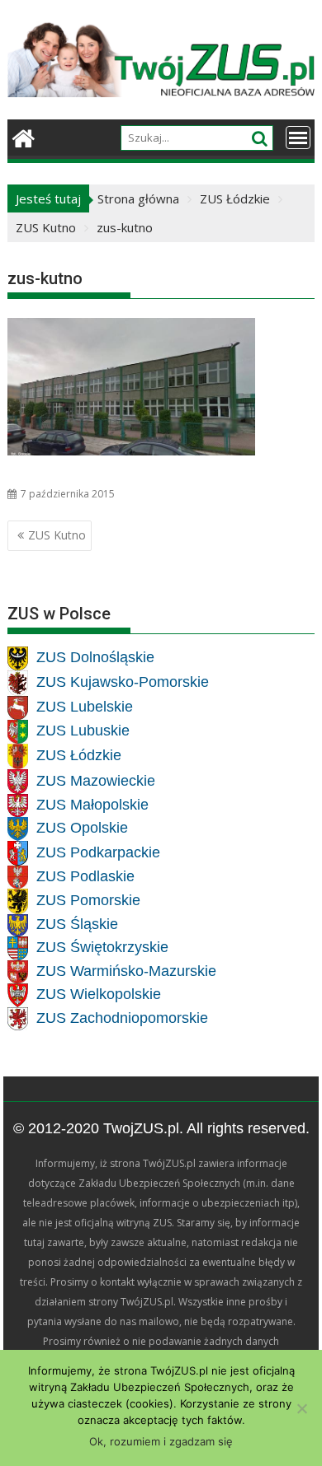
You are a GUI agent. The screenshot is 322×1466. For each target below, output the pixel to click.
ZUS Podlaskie (85, 876)
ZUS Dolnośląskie (95, 658)
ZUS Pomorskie (88, 901)
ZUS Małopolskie (92, 804)
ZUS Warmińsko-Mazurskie (126, 971)
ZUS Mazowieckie (95, 781)
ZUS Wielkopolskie (98, 995)
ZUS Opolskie (82, 828)
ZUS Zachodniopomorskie (122, 1018)
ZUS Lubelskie (84, 707)
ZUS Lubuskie (83, 731)
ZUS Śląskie (77, 925)
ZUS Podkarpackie (98, 852)
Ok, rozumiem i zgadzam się (161, 1441)
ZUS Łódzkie (78, 756)
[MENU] (298, 137)
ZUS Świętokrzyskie (102, 948)
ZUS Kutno (57, 535)
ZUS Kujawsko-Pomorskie (122, 683)
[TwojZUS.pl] (23, 136)
